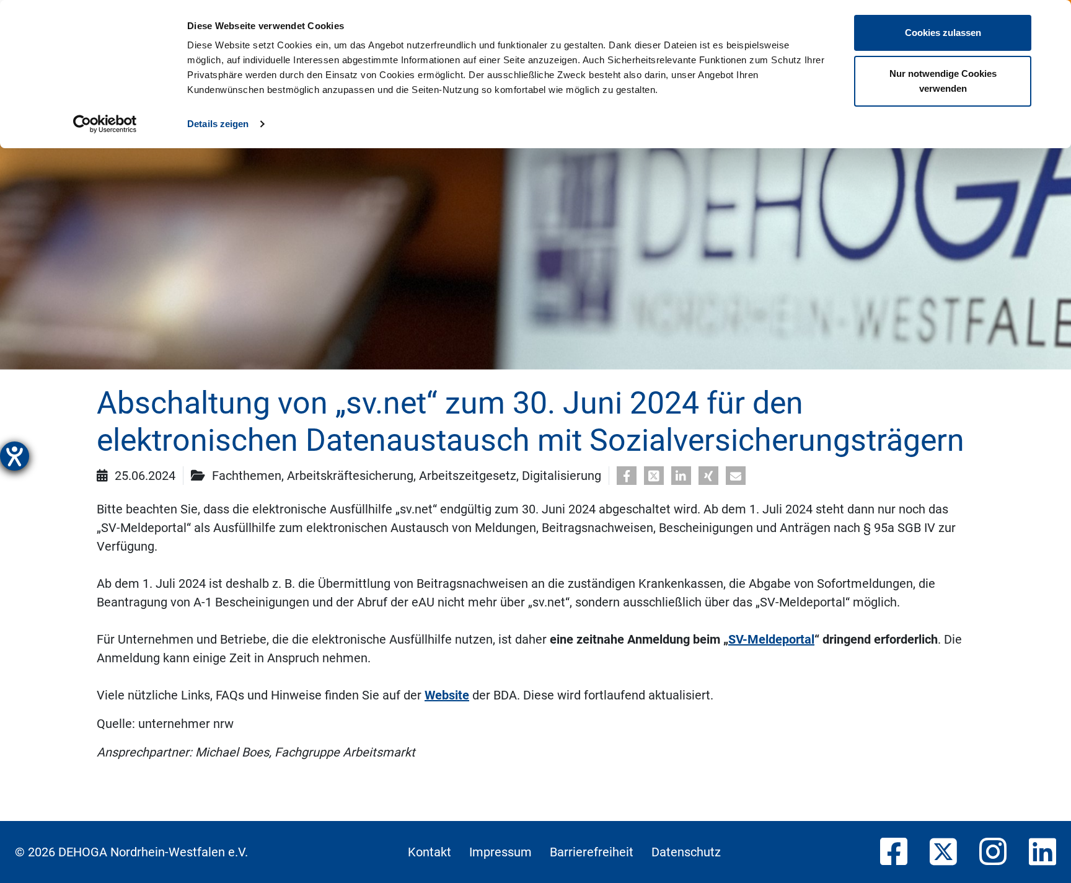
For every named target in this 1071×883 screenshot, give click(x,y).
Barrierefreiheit (591, 852)
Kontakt (429, 852)
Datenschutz (686, 852)
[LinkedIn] (1042, 853)
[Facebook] (893, 853)
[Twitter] (943, 853)
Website (447, 695)
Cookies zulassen (943, 32)
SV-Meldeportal (771, 639)
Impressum (500, 852)
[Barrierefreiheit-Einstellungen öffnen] (14, 456)
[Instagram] (993, 853)
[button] (627, 476)
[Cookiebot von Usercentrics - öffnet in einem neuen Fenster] (105, 124)
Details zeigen (218, 123)
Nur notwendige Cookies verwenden (943, 81)
